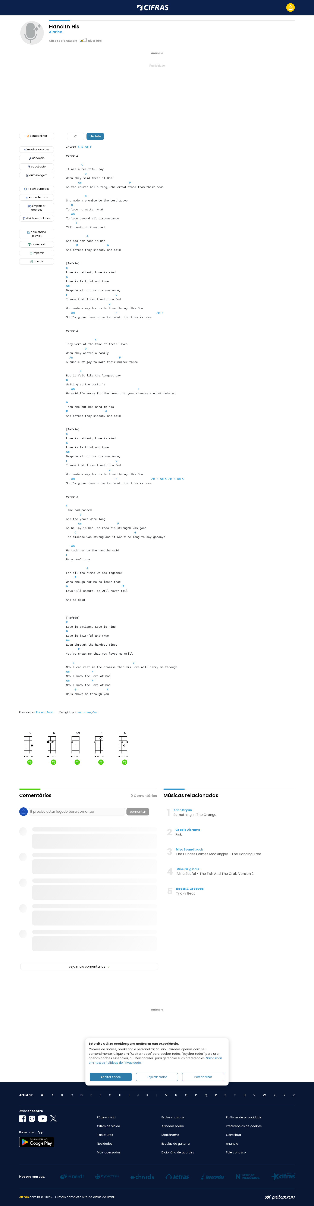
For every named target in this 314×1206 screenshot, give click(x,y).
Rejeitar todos (157, 1077)
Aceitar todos (111, 1077)
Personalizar (203, 1077)
